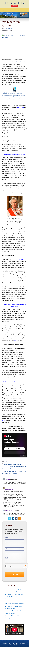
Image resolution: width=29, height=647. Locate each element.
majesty (10, 464)
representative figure (18, 259)
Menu (6, 10)
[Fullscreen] (22, 633)
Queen (14, 464)
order (3, 420)
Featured (6, 462)
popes (16, 341)
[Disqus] (14, 496)
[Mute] (20, 633)
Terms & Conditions (14, 644)
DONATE (14, 5)
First (6, 548)
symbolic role (20, 107)
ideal (5, 464)
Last (6, 553)
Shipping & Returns (7, 643)
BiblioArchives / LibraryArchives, (14, 61)
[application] (14, 629)
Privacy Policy (15, 643)
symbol (19, 464)
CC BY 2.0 (23, 61)
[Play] (6, 633)
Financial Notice (22, 643)
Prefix (6, 543)
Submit (14, 574)
